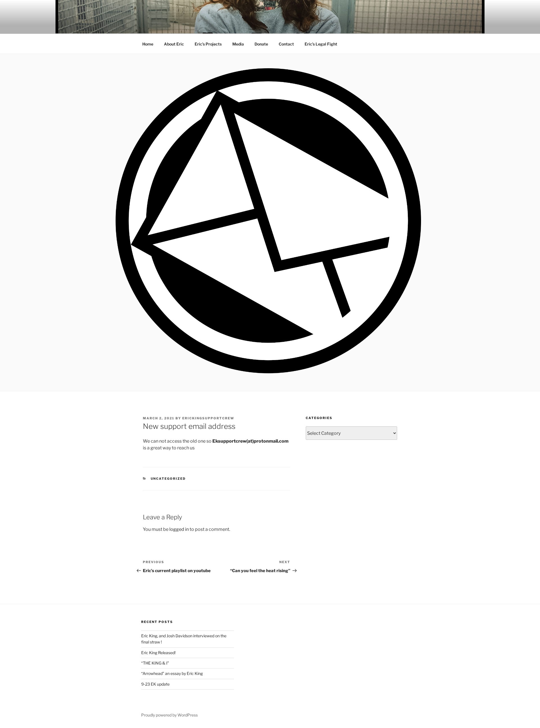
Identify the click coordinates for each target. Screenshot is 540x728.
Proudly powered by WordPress (169, 715)
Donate (261, 44)
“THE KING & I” (155, 663)
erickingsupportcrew (208, 418)
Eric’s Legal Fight (321, 44)
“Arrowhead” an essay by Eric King (172, 673)
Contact (286, 44)
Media (238, 44)
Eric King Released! (158, 652)
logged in (179, 529)
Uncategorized (168, 479)
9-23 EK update (155, 684)
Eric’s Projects (208, 44)
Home (147, 44)
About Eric (174, 44)
